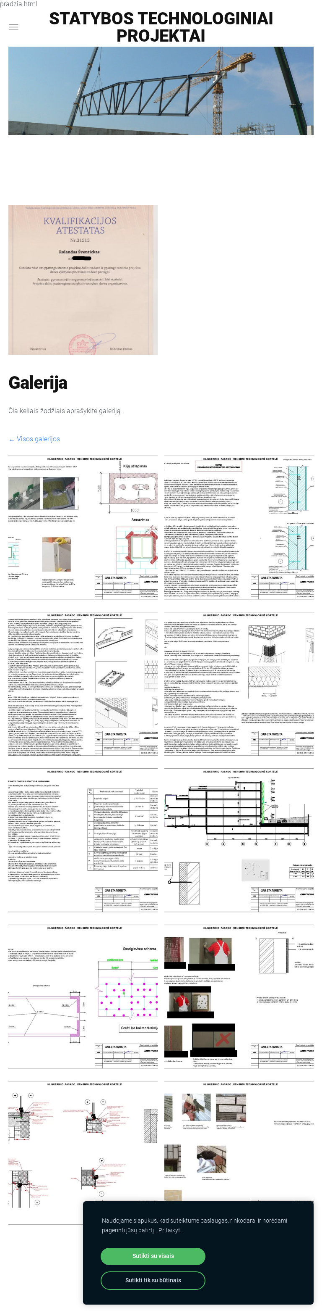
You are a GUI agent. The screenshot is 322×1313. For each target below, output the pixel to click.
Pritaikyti (170, 1230)
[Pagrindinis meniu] (13, 27)
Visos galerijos (38, 439)
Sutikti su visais (153, 1256)
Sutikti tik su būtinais (153, 1280)
